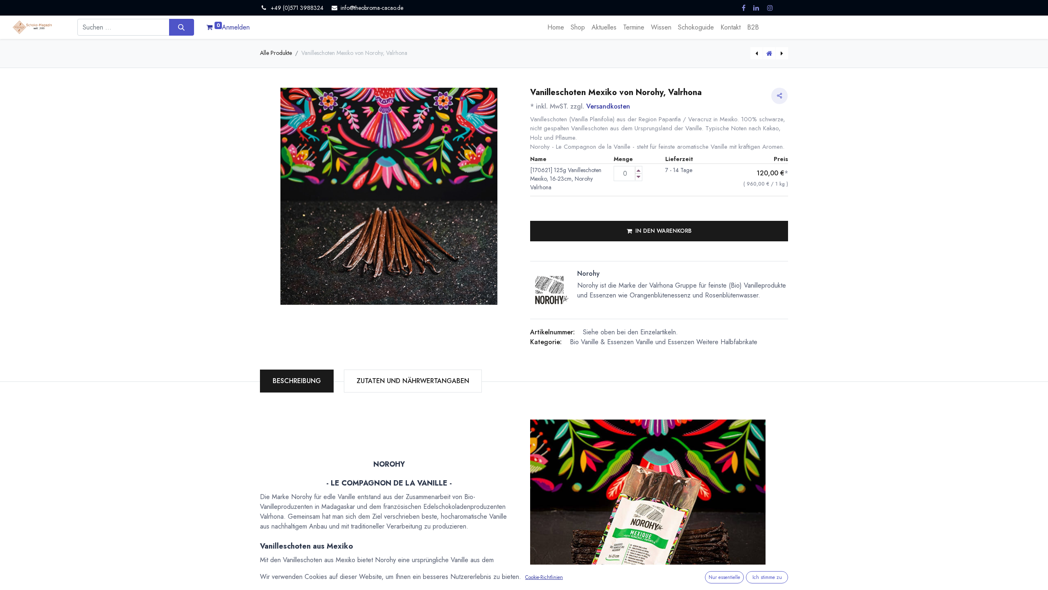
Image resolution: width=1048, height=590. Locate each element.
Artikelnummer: (552, 332)
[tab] (413, 381)
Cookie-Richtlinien (544, 577)
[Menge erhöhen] (638, 170)
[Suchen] (181, 27)
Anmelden (236, 27)
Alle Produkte (276, 53)
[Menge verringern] (638, 176)
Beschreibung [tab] (297, 381)
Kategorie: (546, 342)
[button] (659, 231)
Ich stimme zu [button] (767, 577)
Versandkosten (608, 106)
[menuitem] (555, 27)
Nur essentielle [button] (724, 577)
